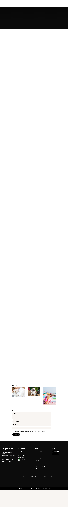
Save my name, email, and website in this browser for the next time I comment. (29, 431)
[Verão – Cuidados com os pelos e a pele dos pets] (49, 396)
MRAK (49, 488)
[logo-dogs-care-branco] (7, 448)
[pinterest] (36, 480)
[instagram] (33, 480)
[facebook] (31, 480)
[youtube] (34, 480)
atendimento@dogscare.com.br (23, 463)
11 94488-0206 (22, 459)
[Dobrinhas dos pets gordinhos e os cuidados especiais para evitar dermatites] (34, 391)
